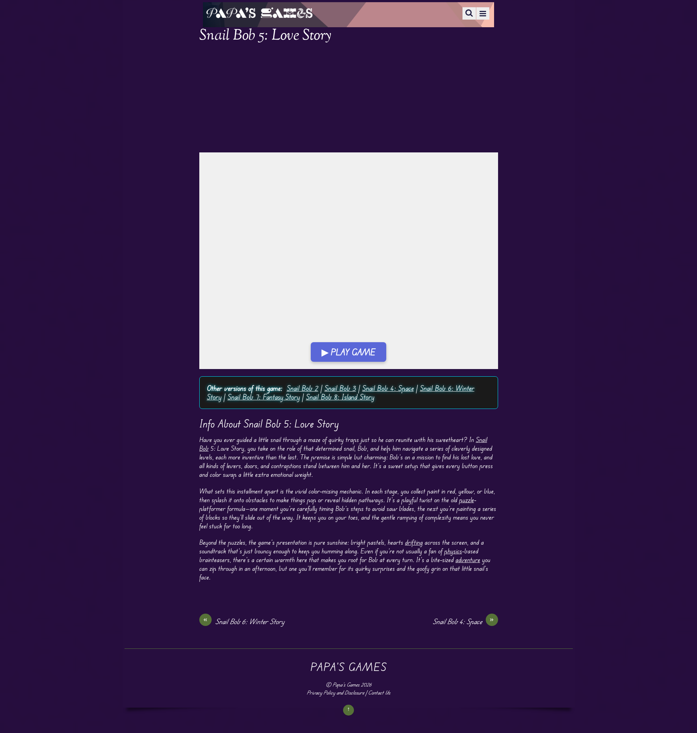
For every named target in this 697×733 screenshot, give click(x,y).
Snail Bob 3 (340, 388)
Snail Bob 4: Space (388, 388)
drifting (414, 542)
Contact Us (379, 692)
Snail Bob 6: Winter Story (243, 621)
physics (453, 551)
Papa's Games (346, 684)
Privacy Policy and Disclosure (335, 692)
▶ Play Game (348, 352)
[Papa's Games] (259, 13)
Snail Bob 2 (302, 388)
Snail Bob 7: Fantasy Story (264, 396)
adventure (468, 560)
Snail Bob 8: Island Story (340, 396)
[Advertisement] (348, 99)
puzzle (466, 500)
